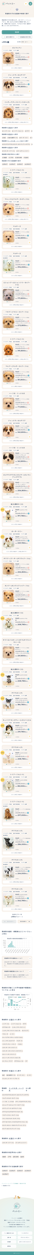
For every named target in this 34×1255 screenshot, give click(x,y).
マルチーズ (17, 226)
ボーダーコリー (17, 531)
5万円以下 (4, 164)
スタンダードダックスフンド (9, 1047)
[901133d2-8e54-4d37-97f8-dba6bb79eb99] (29, 819)
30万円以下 (5, 1174)
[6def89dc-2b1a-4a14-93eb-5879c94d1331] (29, 271)
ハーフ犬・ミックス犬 (17, 393)
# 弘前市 (26, 157)
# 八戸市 (11, 157)
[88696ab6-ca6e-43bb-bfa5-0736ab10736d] (29, 658)
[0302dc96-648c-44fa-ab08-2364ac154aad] (29, 64)
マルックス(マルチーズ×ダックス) (17, 199)
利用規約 (9, 1241)
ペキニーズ (5, 1034)
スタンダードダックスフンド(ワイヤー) (12, 1051)
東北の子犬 (23, 1183)
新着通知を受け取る (25, 37)
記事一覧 (9, 1237)
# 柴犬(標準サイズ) (13, 137)
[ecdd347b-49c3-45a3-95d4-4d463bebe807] (29, 301)
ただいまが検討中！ (17, 68)
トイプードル (5, 1024)
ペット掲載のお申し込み (9, 1233)
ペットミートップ (7, 1183)
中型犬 (10, 134)
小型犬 (10, 128)
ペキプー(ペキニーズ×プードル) (17, 312)
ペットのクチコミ (25, 1233)
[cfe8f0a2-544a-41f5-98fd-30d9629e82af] (29, 242)
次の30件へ (23, 921)
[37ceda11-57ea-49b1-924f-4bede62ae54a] (29, 91)
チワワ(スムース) (18, 1061)
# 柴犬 (4, 137)
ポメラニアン (17, 48)
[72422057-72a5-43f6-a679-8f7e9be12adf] (29, 328)
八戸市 (9, 1156)
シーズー (12, 1034)
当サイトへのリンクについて (25, 1241)
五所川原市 (16, 1156)
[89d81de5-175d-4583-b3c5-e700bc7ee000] (29, 464)
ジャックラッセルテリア (17, 75)
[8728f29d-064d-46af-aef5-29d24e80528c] (29, 602)
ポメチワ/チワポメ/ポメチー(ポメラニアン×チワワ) (15, 1095)
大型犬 (10, 147)
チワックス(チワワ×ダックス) (23, 1101)
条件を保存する (10, 37)
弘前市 (22, 1156)
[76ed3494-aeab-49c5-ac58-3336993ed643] (29, 409)
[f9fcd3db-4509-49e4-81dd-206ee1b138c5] (29, 905)
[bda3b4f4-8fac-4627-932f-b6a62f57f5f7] (29, 736)
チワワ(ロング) (17, 693)
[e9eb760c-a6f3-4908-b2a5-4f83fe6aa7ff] (29, 547)
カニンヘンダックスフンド (9, 1054)
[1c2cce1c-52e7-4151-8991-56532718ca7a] (29, 520)
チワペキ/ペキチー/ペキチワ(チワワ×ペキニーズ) (14, 1122)
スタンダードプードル (8, 1142)
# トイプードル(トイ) (17, 131)
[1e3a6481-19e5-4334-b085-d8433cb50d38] (29, 118)
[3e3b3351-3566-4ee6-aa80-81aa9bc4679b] (29, 215)
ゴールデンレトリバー (21, 1142)
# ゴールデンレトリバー (23, 151)
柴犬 (3, 1075)
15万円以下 (20, 164)
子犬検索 (15, 1183)
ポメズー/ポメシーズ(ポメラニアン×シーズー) (14, 1125)
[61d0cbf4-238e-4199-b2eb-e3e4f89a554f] (29, 188)
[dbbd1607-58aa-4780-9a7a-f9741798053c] (29, 629)
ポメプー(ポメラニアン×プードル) (17, 586)
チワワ (24, 1024)
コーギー (29, 1075)
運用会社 (9, 1246)
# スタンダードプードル (8, 151)
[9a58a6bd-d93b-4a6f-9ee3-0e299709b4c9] (29, 382)
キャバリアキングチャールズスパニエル (17, 720)
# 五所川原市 (18, 157)
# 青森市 (4, 157)
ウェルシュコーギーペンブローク (10, 1078)
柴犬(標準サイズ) (17, 504)
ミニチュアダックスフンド (18, 1027)
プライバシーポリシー (25, 1237)
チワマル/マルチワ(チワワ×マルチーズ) (12, 1111)
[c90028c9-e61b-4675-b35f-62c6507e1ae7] (29, 790)
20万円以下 (28, 164)
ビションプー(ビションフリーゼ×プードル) (13, 1105)
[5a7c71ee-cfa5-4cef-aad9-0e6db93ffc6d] (29, 849)
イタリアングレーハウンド (9, 1044)
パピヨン (20, 1044)
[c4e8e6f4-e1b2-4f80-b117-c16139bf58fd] (29, 436)
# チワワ (27, 131)
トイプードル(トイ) (17, 170)
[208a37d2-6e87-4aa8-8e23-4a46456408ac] (29, 878)
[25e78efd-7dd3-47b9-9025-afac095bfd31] (29, 493)
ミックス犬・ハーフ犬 (15, 141)
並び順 (18, 42)
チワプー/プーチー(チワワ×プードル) (17, 558)
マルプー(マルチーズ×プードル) (17, 366)
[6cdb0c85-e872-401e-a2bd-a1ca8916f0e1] (29, 763)
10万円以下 (12, 164)
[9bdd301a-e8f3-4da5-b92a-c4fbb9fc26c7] (29, 685)
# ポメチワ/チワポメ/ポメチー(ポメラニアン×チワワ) (16, 144)
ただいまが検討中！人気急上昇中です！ (17, 122)
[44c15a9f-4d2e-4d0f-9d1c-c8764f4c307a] (29, 355)
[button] (8, 64)
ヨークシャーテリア (7, 1061)
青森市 (4, 1156)
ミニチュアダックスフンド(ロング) (17, 102)
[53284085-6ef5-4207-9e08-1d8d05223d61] (29, 574)
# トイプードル (6, 131)
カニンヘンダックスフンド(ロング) (11, 1057)
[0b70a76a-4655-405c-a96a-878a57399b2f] (29, 709)
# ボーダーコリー (24, 137)
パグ (26, 1061)
